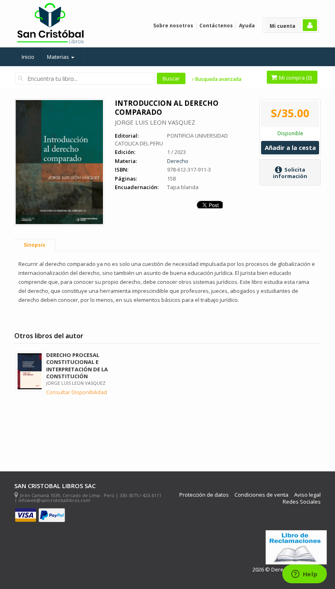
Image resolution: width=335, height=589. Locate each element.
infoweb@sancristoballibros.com (54, 500)
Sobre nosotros (173, 25)
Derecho (177, 161)
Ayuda (247, 25)
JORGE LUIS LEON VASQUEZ (155, 122)
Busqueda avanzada (217, 79)
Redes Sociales (302, 502)
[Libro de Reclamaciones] (296, 547)
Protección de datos (204, 495)
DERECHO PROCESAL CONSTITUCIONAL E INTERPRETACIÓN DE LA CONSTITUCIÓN (77, 365)
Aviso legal (307, 495)
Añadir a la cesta (290, 147)
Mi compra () (295, 77)
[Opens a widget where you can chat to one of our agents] (304, 574)
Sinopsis (34, 244)
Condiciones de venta (261, 495)
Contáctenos (216, 25)
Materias (58, 56)
